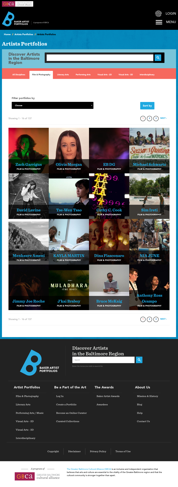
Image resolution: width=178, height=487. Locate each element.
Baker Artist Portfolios (25, 19)
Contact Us (143, 421)
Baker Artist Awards (108, 396)
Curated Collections (67, 421)
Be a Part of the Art (70, 387)
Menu (171, 22)
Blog (139, 404)
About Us (142, 387)
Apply (158, 57)
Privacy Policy (98, 451)
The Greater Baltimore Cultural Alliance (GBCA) (89, 469)
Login (171, 13)
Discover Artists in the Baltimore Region (24, 58)
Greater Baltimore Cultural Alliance (17, 4)
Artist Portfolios (27, 387)
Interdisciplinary (147, 75)
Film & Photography (41, 75)
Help (140, 413)
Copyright (53, 451)
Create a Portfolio (66, 404)
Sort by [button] (147, 106)
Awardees (102, 404)
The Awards (104, 387)
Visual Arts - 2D (104, 75)
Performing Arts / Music (30, 413)
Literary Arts (63, 75)
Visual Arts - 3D (126, 75)
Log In (60, 396)
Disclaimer (74, 451)
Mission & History (147, 396)
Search (139, 360)
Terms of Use (123, 451)
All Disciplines (18, 75)
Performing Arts (83, 75)
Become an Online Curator (71, 413)
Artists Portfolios (23, 34)
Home (7, 34)
